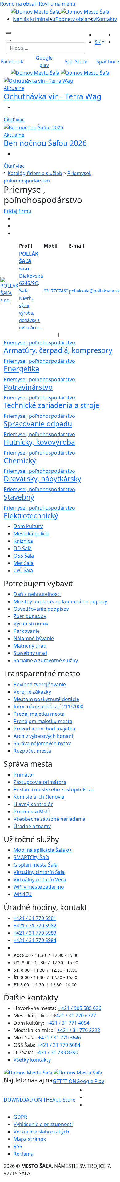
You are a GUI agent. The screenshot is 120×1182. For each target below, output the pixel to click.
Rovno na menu (57, 3)
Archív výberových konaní (43, 736)
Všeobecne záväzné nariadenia (49, 819)
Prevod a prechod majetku (44, 728)
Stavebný (19, 497)
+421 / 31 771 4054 (67, 1023)
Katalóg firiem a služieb (35, 173)
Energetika (21, 369)
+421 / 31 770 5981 (35, 918)
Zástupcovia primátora (40, 782)
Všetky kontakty (32, 1059)
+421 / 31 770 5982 (35, 925)
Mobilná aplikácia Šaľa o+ (43, 850)
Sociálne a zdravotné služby (46, 660)
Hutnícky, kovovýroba (39, 442)
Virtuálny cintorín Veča (40, 879)
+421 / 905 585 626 (79, 1008)
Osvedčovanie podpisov (41, 608)
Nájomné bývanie (34, 638)
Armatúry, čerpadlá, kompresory (58, 350)
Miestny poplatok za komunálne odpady (60, 601)
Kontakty (106, 19)
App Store (39, 1099)
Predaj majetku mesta (39, 713)
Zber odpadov (30, 616)
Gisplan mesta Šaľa (36, 864)
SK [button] (98, 42)
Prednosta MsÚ (32, 811)
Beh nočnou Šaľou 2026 (45, 143)
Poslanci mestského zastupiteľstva (54, 789)
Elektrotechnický (31, 515)
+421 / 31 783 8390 (56, 1052)
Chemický (20, 460)
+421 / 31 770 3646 (59, 1037)
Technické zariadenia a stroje (51, 405)
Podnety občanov (75, 19)
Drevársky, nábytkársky (42, 478)
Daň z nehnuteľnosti (37, 594)
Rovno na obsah (19, 3)
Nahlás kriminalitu (34, 19)
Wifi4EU (23, 894)
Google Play (78, 1081)
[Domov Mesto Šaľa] (60, 72)
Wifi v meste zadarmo (39, 886)
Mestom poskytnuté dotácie (46, 699)
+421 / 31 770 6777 (74, 1015)
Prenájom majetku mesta (43, 721)
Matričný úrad (30, 645)
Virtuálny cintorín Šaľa (39, 872)
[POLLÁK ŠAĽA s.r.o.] (9, 290)
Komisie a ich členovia (39, 796)
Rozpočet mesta (32, 750)
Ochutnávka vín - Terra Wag (52, 96)
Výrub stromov (31, 623)
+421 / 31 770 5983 (35, 933)
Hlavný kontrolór (33, 804)
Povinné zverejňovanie (40, 684)
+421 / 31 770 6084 (59, 1045)
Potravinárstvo (28, 387)
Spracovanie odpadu (38, 424)
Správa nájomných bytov (42, 743)
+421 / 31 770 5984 (35, 940)
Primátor (24, 774)
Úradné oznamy (32, 826)
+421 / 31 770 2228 (78, 1030)
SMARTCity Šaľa (31, 857)
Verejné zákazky (32, 691)
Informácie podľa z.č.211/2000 (48, 706)
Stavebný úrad (30, 653)
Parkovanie (27, 631)
